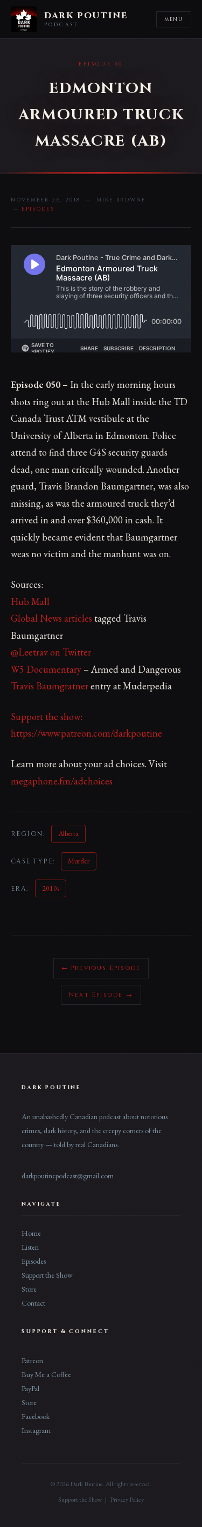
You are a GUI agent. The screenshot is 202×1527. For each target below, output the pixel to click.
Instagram (36, 1430)
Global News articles (51, 618)
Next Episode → (101, 995)
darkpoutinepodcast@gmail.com (68, 1175)
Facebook (36, 1416)
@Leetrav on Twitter (51, 652)
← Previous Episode (101, 968)
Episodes (34, 1261)
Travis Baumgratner (49, 686)
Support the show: (46, 716)
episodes (38, 209)
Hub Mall (30, 601)
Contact (33, 1303)
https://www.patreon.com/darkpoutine (86, 733)
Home (31, 1233)
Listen (30, 1247)
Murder (78, 861)
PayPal (30, 1388)
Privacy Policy (127, 1499)
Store (29, 1289)
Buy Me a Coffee (46, 1374)
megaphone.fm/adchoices (62, 781)
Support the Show (47, 1275)
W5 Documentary (46, 669)
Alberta (68, 833)
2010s (50, 888)
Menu (173, 19)
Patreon (32, 1360)
